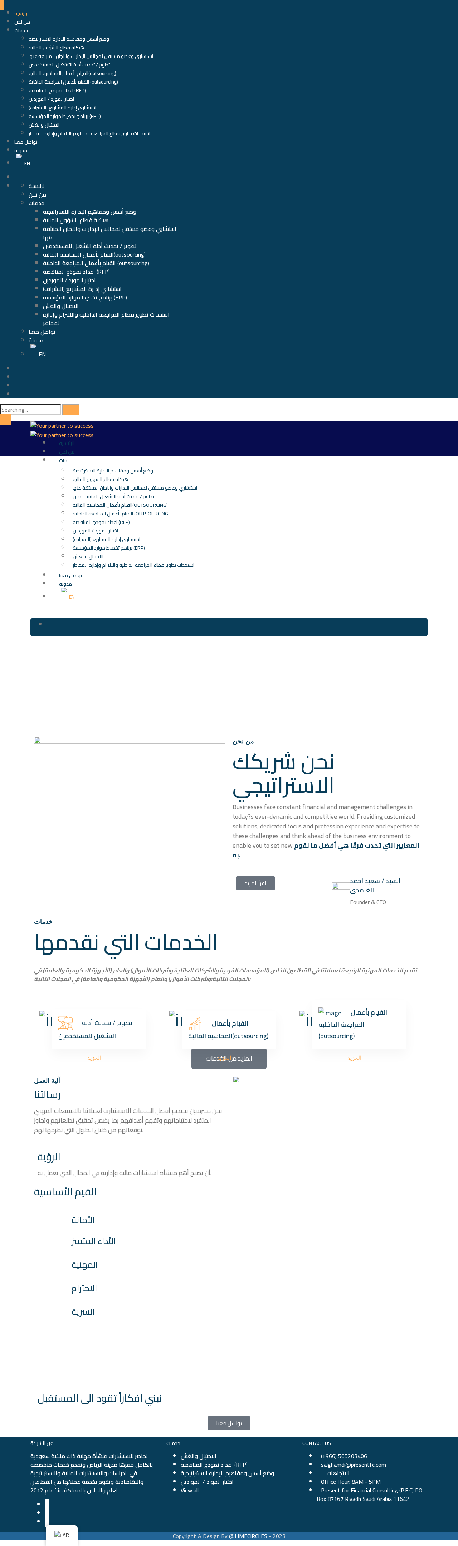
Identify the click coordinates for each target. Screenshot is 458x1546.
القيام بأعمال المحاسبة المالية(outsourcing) (72, 73)
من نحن (22, 21)
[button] (255, 883)
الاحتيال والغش (44, 124)
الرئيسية (22, 13)
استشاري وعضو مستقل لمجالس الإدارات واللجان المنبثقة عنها (91, 56)
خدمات (21, 30)
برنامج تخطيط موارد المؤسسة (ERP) (65, 116)
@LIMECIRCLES (248, 1536)
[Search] (70, 409)
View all (190, 1490)
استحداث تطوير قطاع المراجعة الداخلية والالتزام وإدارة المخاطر (89, 133)
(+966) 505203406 (344, 1456)
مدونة (20, 150)
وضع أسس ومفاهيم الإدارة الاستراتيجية (69, 39)
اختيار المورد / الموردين (51, 99)
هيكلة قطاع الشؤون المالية (56, 47)
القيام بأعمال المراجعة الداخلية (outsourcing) (73, 81)
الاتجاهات (338, 1473)
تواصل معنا (25, 142)
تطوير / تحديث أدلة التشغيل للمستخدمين (69, 64)
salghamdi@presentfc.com (353, 1464)
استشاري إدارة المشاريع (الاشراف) (62, 107)
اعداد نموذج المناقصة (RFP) (57, 90)
